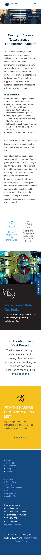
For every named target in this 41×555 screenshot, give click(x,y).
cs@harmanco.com (12, 525)
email (14, 373)
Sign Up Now (21, 437)
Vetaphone (11, 493)
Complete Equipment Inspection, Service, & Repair (28, 235)
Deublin (9, 479)
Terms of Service (29, 538)
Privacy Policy (21, 541)
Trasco (9, 490)
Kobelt (9, 485)
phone (25, 373)
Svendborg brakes (14, 488)
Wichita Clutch (12, 496)
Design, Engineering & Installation (12, 236)
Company (10, 468)
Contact (9, 471)
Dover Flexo (11, 482)
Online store (11, 463)
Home (8, 460)
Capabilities (11, 466)
